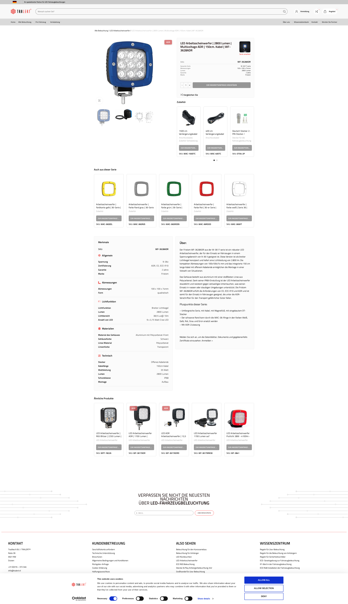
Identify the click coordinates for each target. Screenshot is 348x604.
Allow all (264, 580)
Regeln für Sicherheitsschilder (273, 556)
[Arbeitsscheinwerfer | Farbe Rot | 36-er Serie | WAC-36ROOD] (206, 189)
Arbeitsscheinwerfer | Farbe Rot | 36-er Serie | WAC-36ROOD (205, 207)
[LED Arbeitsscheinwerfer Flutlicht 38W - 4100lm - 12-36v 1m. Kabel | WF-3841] (239, 417)
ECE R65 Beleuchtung (185, 564)
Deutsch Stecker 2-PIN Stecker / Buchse (241, 134)
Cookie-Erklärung (99, 567)
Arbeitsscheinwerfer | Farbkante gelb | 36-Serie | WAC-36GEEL (108, 207)
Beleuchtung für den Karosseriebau (191, 549)
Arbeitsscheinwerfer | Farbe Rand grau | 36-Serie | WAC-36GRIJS (141, 207)
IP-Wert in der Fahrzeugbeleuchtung (276, 564)
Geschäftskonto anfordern (103, 549)
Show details (204, 598)
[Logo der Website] (21, 11)
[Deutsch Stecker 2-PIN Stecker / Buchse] (242, 118)
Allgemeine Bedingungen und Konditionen (110, 560)
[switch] (140, 598)
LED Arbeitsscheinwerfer (120, 30)
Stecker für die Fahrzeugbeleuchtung (241, 139)
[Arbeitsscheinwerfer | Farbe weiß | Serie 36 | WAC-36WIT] (239, 189)
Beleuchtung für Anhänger (187, 553)
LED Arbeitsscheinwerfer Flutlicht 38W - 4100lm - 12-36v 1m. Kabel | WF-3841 (238, 438)
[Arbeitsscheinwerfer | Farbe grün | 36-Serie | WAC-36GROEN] (174, 189)
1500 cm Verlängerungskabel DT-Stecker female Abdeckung (188, 135)
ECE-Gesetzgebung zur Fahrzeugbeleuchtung (279, 560)
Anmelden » (207, 340)
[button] (189, 148)
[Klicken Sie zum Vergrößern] (99, 100)
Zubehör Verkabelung (188, 140)
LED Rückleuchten (184, 556)
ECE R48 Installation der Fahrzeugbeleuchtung (280, 567)
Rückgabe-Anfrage (100, 564)
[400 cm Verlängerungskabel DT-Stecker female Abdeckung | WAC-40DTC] (215, 118)
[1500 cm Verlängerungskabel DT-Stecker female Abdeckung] (189, 118)
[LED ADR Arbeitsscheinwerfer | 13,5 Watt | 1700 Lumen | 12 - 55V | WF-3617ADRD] (174, 417)
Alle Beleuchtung (101, 30)
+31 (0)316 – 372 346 (17, 566)
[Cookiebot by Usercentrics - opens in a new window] (79, 599)
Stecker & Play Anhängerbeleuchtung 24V (194, 567)
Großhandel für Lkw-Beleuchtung (190, 571)
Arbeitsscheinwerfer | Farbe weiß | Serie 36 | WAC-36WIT (236, 207)
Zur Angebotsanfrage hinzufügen (221, 85)
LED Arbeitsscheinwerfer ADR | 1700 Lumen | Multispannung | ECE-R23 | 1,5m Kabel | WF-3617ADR (141, 438)
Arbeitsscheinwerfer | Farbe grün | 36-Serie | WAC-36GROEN (171, 207)
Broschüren (97, 556)
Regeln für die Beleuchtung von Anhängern (278, 553)
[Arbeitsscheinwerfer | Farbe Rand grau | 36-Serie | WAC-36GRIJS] (141, 189)
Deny (264, 596)
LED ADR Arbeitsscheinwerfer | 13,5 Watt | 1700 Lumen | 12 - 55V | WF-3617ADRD (173, 438)
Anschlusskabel (185, 137)
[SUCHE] (284, 11)
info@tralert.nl (14, 570)
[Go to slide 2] (217, 160)
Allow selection (264, 588)
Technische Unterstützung (103, 553)
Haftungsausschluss (101, 571)
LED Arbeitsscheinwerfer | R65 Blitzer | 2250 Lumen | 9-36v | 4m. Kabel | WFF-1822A (108, 438)
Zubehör (99, 211)
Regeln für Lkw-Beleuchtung (272, 549)
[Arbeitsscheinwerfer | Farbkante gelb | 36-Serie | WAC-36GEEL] (109, 189)
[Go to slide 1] (214, 160)
